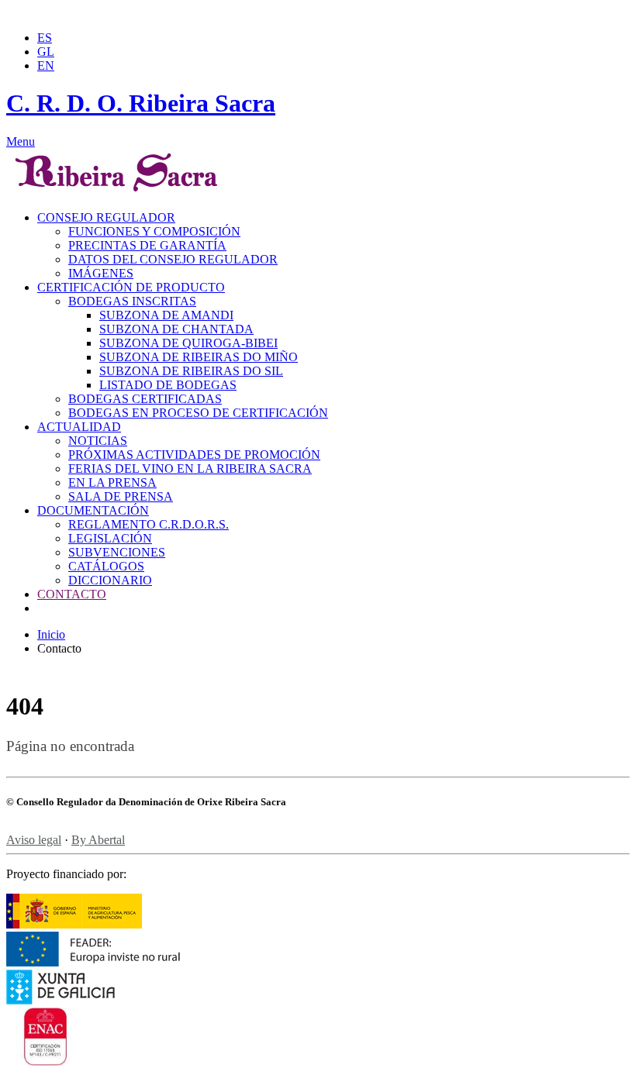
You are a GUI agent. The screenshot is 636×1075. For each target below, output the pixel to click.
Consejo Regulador (106, 217)
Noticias (97, 440)
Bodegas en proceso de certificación (198, 412)
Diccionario (110, 580)
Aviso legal (33, 839)
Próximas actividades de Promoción (194, 454)
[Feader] (93, 962)
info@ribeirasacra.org (193, 12)
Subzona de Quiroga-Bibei (188, 343)
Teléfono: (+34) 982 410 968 (70, 12)
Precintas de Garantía (147, 245)
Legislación (110, 538)
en (45, 65)
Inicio (51, 634)
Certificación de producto (131, 287)
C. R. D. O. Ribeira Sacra (140, 103)
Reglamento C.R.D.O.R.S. (148, 524)
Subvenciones (116, 552)
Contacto (71, 594)
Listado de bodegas (168, 384)
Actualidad (79, 426)
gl (45, 51)
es (44, 37)
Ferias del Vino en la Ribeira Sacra (190, 468)
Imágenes (100, 273)
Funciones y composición (154, 231)
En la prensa (112, 482)
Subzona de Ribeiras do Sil (191, 370)
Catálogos (106, 566)
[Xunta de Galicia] (81, 1000)
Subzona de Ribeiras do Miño (198, 357)
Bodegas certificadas (145, 398)
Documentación (93, 510)
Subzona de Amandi (166, 315)
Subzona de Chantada (176, 329)
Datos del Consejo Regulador (173, 259)
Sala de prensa (120, 496)
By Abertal (98, 839)
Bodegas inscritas (132, 301)
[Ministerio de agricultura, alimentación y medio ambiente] (74, 924)
